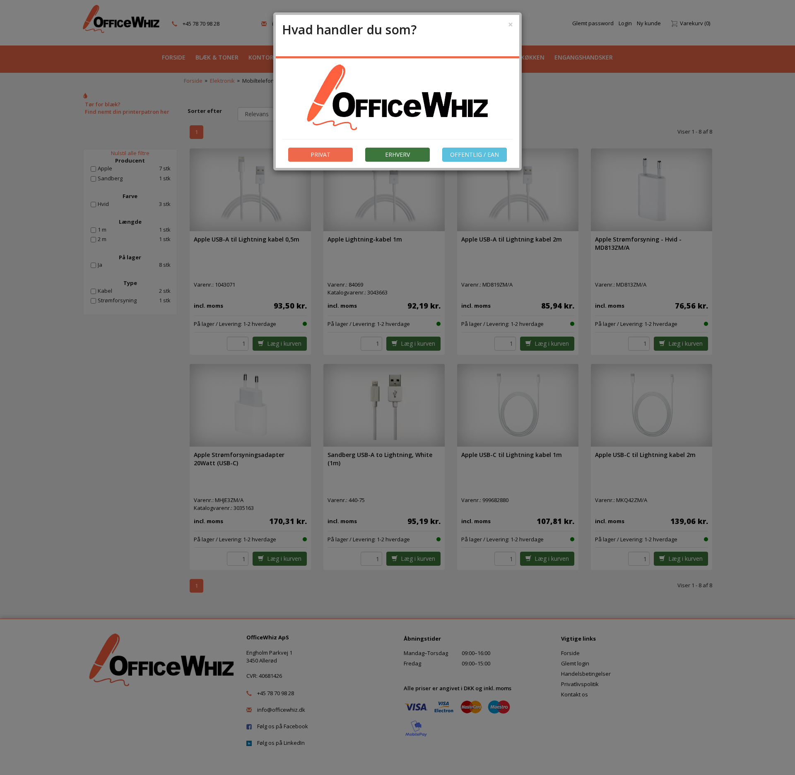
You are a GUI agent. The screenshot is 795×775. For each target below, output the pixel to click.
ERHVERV (397, 154)
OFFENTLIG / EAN (474, 154)
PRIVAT (320, 154)
